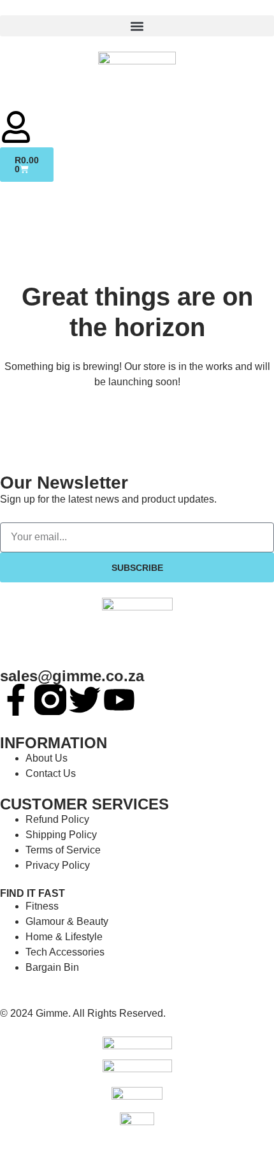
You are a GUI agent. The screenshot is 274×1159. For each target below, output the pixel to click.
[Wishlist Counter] (137, 106)
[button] (137, 25)
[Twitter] (85, 700)
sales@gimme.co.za (72, 675)
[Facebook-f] (16, 700)
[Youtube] (119, 700)
